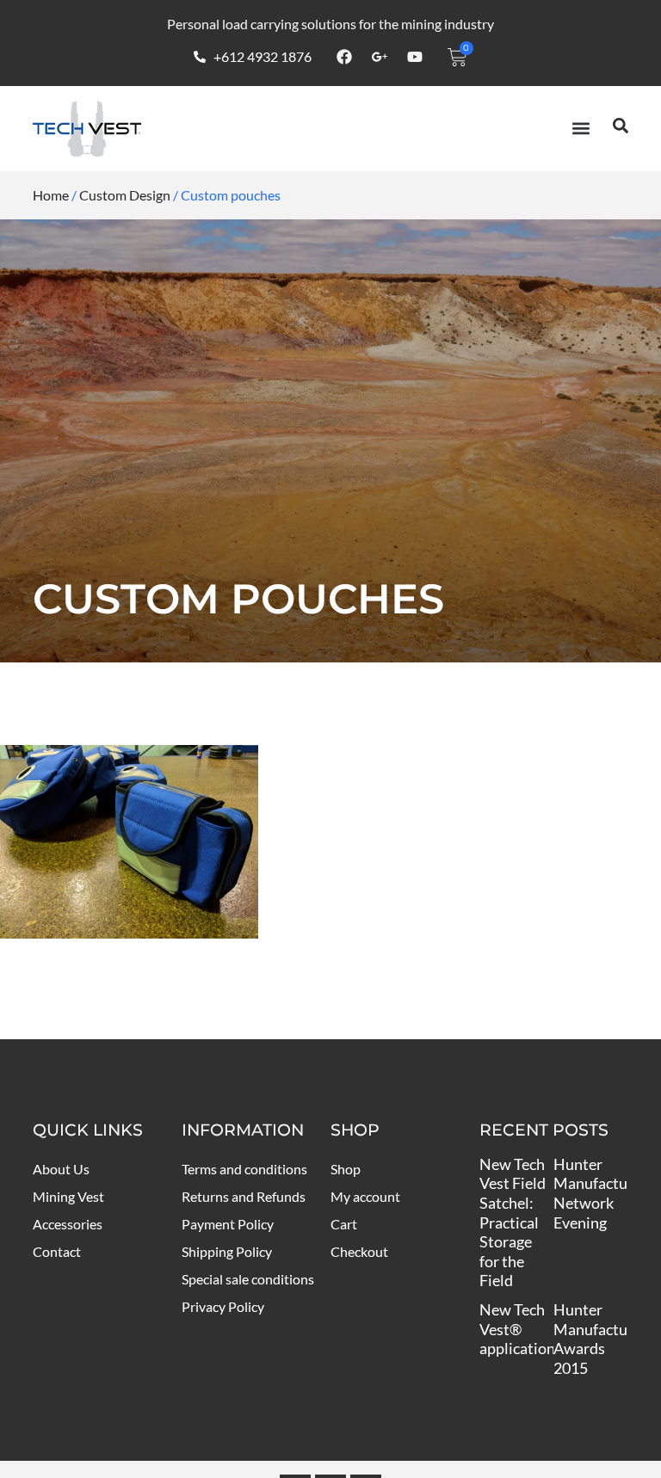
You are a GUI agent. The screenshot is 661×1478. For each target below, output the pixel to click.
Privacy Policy (223, 1306)
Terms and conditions (244, 1169)
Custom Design (124, 195)
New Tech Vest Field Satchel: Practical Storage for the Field (512, 1222)
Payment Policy (228, 1224)
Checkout (359, 1251)
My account (365, 1196)
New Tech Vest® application (517, 1329)
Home (51, 195)
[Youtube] (414, 56)
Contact (57, 1251)
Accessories (67, 1224)
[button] (581, 128)
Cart (343, 1224)
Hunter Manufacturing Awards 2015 (603, 1338)
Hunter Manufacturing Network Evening (603, 1193)
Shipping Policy (227, 1251)
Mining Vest (68, 1196)
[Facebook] (344, 56)
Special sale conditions (248, 1279)
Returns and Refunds (244, 1196)
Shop (345, 1169)
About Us (61, 1169)
